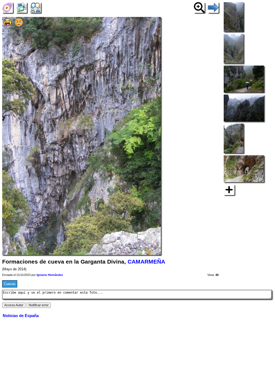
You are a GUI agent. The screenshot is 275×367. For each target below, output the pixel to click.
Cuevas (10, 284)
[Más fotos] (229, 189)
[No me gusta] (19, 25)
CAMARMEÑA (146, 261)
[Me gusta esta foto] (7, 25)
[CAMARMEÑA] (7, 7)
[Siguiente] (213, 7)
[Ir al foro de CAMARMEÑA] (35, 7)
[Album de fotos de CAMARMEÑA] (21, 7)
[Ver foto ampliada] (199, 7)
